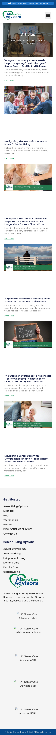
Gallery (7, 524)
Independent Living (14, 558)
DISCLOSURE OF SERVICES (17, 529)
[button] (48, 15)
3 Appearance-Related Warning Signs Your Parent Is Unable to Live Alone (27, 300)
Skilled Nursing (11, 571)
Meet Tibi (8, 510)
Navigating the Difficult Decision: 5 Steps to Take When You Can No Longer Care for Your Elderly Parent (25, 221)
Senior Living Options (15, 506)
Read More (9, 80)
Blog (5, 515)
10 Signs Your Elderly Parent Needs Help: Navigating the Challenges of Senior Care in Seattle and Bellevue (25, 63)
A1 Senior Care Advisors (15, 732)
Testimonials (10, 520)
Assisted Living (12, 553)
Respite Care (10, 567)
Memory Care (11, 562)
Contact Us (10, 533)
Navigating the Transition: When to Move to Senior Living (26, 143)
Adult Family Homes (15, 549)
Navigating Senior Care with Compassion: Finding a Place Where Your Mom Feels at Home (26, 458)
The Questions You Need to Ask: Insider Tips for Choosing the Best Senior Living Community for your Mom (27, 378)
